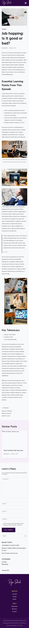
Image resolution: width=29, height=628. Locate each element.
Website (4, 519)
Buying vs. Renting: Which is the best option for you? (7, 412)
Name (4, 503)
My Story (14, 609)
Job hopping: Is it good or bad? (10, 545)
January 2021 (6, 570)
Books (14, 599)
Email (4, 511)
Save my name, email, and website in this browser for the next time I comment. (13, 524)
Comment (5, 479)
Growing (4, 29)
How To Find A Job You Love (13, 450)
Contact (14, 611)
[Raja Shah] (6, 3)
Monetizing (5, 564)
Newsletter (14, 606)
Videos (15, 596)
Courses (14, 594)
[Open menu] (25, 3)
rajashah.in (5, 48)
